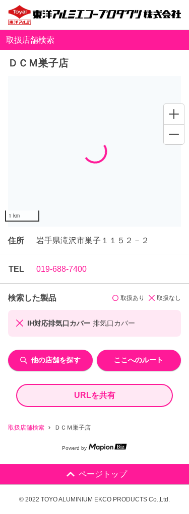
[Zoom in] (174, 114)
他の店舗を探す (56, 360)
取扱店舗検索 (26, 427)
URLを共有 (94, 395)
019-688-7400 (61, 269)
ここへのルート (138, 360)
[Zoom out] (174, 134)
